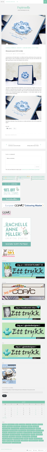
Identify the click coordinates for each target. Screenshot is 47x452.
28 (35, 414)
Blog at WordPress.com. (6, 449)
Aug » (6, 417)
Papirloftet (11, 436)
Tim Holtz (41, 440)
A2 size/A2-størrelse (11, 47)
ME (17, 1)
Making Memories (13, 430)
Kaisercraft (9, 426)
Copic (17, 424)
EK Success (28, 424)
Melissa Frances (11, 432)
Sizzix (4, 440)
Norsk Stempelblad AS (15, 434)
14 (35, 410)
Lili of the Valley (15, 428)
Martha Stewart (39, 430)
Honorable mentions (10, 1)
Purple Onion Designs (7, 438)
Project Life (33, 436)
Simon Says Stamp (38, 438)
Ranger (26, 438)
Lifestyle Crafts (6, 428)
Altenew (4, 424)
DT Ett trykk (35, 47)
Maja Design (5, 430)
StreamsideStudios (33, 440)
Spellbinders (9, 440)
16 (5, 412)
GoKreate (34, 424)
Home (3, 1)
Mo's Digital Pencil (28, 432)
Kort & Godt (23, 426)
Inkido (4, 426)
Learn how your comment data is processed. (30, 169)
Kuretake (30, 426)
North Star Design (25, 434)
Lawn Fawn (35, 426)
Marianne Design (30, 430)
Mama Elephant (22, 430)
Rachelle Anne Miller (18, 438)
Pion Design (18, 436)
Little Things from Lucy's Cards (28, 428)
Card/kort (19, 47)
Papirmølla (23, 7)
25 (17, 414)
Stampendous (17, 440)
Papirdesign (5, 436)
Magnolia (38, 428)
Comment (37, 166)
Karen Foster (17, 426)
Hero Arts (40, 424)
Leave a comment (21, 53)
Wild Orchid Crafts (16, 442)
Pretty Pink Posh (26, 436)
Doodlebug (22, 424)
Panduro (33, 434)
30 (5, 416)
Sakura (31, 438)
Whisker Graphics (6, 442)
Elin (15, 53)
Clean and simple (27, 47)
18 (17, 412)
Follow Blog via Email (7, 387)
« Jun (3, 417)
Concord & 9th (11, 424)
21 (35, 412)
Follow (4, 395)
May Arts (5, 432)
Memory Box (19, 432)
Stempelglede (24, 440)
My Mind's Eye (5, 434)
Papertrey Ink (39, 434)
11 (17, 410)
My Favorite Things (37, 432)
